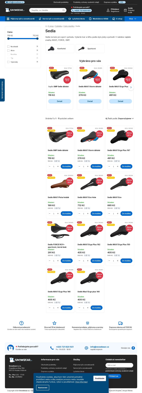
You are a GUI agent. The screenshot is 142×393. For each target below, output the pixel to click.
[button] (131, 87)
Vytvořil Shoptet (115, 391)
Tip (24, 58)
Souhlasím (99, 378)
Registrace (115, 11)
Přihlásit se (113, 376)
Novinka (24, 54)
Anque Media (127, 391)
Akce (24, 50)
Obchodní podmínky (60, 2)
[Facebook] (133, 348)
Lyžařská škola (78, 371)
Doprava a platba (110, 2)
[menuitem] (21, 18)
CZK (121, 2)
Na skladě (24, 46)
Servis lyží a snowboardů (82, 368)
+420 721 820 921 (65, 347)
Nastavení (42, 387)
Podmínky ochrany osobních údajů (86, 2)
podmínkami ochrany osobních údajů (119, 371)
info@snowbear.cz (15, 2)
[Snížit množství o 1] (49, 166)
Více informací (81, 382)
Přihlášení (115, 9)
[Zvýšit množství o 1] (58, 166)
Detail (59, 101)
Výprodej (24, 62)
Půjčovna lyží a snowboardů (83, 365)
